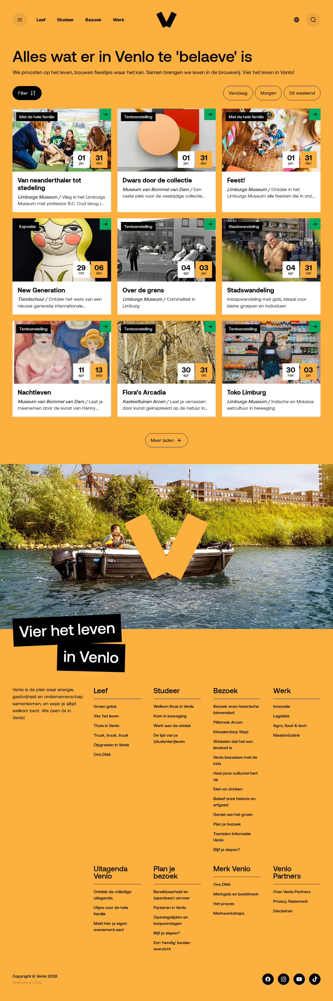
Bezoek (225, 691)
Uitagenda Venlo (110, 872)
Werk (282, 691)
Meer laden (162, 440)
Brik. (39, 982)
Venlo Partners (287, 872)
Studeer (166, 691)
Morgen (268, 93)
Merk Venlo (232, 869)
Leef (101, 691)
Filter (23, 93)
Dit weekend (302, 93)
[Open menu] (19, 19)
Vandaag (238, 93)
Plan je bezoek (165, 872)
